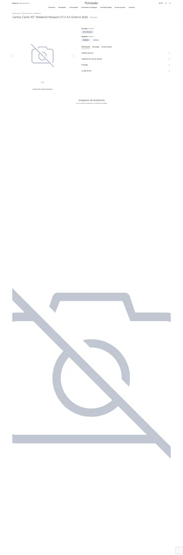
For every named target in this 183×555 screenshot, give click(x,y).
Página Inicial (16, 13)
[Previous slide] (12, 56)
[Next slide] (73, 56)
